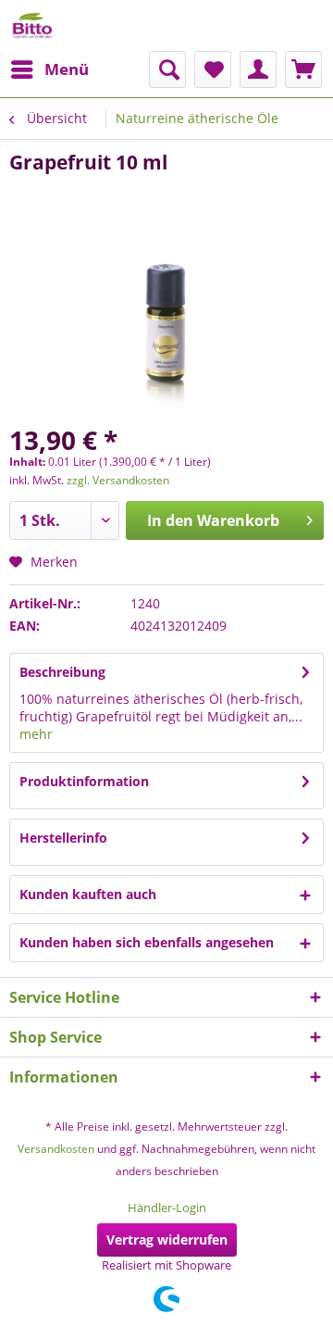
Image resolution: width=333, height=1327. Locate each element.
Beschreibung (62, 672)
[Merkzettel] (212, 69)
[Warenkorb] (303, 69)
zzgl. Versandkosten (118, 480)
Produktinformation (84, 781)
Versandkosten (56, 1149)
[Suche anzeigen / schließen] (167, 69)
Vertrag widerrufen (167, 1239)
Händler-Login (167, 1207)
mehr (36, 734)
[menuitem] (49, 69)
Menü (66, 69)
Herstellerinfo (63, 837)
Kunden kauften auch (87, 894)
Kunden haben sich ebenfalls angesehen (146, 942)
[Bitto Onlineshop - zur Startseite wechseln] (32, 25)
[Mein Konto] (258, 69)
